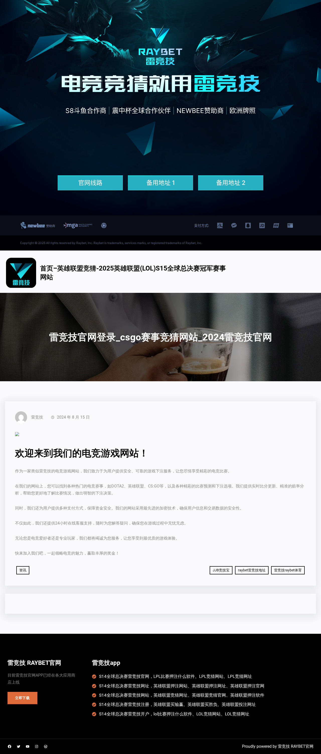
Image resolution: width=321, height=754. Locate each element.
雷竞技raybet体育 (288, 570)
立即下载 (22, 698)
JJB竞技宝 (221, 570)
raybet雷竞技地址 (252, 570)
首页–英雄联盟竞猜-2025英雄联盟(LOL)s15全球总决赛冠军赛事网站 (133, 273)
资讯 (22, 570)
